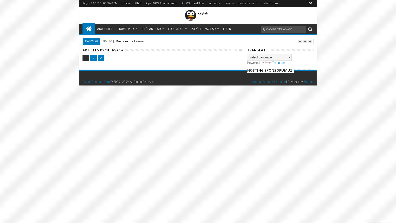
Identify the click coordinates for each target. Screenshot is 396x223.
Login (227, 29)
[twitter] (311, 3)
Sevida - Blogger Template (269, 81)
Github (138, 3)
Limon (125, 3)
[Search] (310, 29)
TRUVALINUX (125, 29)
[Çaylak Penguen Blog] (88, 28)
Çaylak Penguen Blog (96, 81)
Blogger (308, 81)
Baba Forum (270, 3)
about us (215, 3)
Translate (278, 63)
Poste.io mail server (130, 41)
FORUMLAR (175, 29)
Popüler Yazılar (203, 29)
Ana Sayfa (105, 29)
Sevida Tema (246, 3)
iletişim (229, 3)
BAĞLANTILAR (151, 29)
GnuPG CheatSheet (193, 3)
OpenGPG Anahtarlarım (161, 3)
